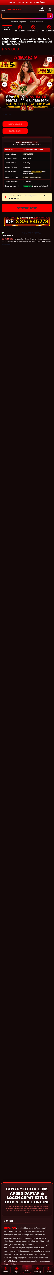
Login (16, 1272)
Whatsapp (37, 1272)
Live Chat (48, 1272)
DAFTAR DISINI (15, 124)
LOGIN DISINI (15, 131)
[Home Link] (14, 9)
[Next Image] (49, 84)
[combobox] (24, 15)
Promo (5, 1272)
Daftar (27, 1271)
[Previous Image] (4, 84)
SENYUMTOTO (27, 208)
